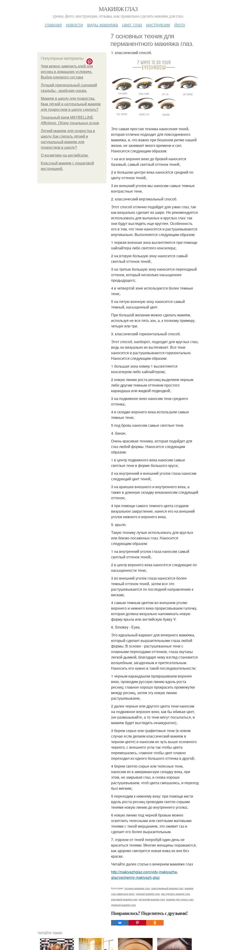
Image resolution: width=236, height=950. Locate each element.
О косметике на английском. (64, 155)
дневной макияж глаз (123, 905)
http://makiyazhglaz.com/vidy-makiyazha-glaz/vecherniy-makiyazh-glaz (144, 874)
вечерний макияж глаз (152, 899)
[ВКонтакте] (120, 923)
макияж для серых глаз (179, 899)
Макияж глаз (118, 9)
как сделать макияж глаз (175, 894)
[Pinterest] (137, 923)
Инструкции (158, 24)
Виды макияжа (102, 24)
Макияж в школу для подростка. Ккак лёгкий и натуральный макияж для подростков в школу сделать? (71, 104)
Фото (179, 24)
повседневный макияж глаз (167, 888)
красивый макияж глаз (124, 899)
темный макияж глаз (148, 894)
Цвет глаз (132, 24)
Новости (74, 24)
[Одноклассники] (155, 923)
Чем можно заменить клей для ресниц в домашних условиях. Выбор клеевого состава (67, 71)
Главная (53, 24)
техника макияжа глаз (137, 888)
